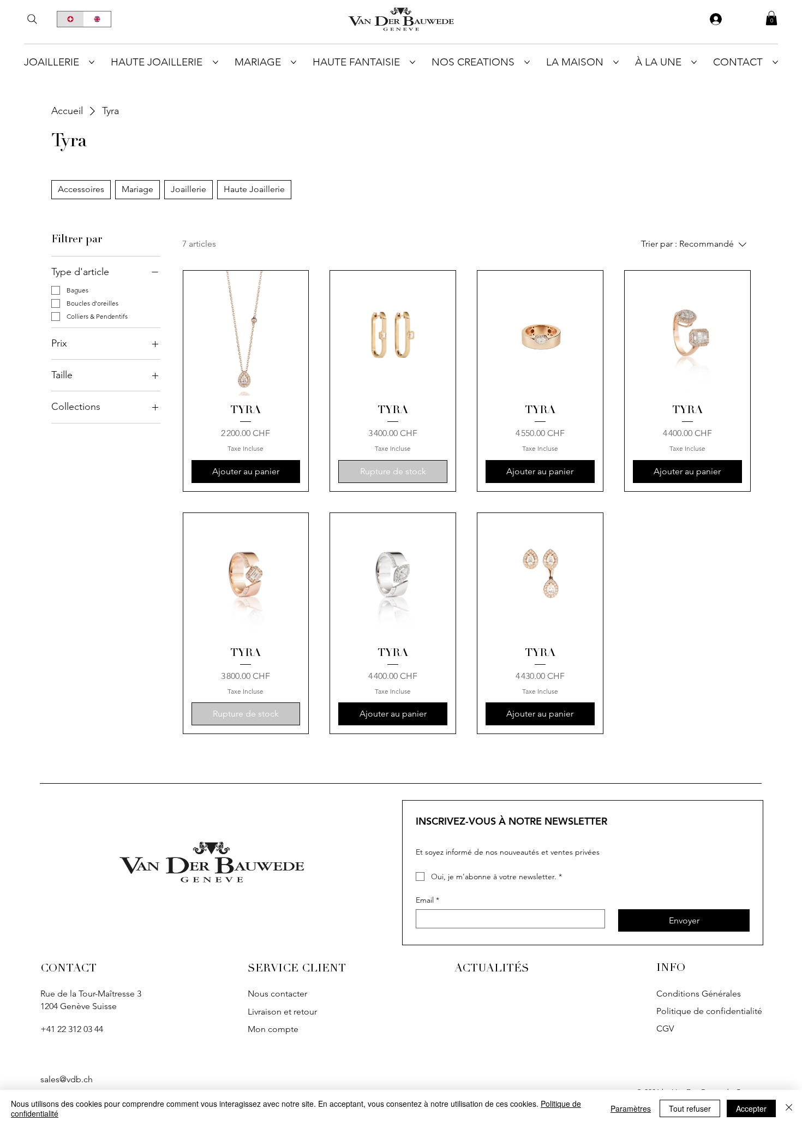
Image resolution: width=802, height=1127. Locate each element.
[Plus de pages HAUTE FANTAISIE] (412, 62)
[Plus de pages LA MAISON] (616, 62)
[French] (70, 19)
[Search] (32, 19)
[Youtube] (537, 996)
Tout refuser (690, 1108)
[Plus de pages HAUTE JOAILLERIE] (215, 62)
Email (427, 900)
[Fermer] (788, 1108)
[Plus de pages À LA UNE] (694, 62)
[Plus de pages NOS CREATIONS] (527, 62)
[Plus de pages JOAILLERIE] (91, 62)
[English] (97, 19)
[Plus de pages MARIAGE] (293, 62)
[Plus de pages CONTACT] (775, 62)
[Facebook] (512, 996)
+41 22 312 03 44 (71, 1029)
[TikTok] (487, 996)
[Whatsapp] (48, 1054)
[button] (771, 18)
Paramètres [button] (631, 1108)
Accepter (751, 1108)
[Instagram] (462, 996)
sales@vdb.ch (66, 1079)
